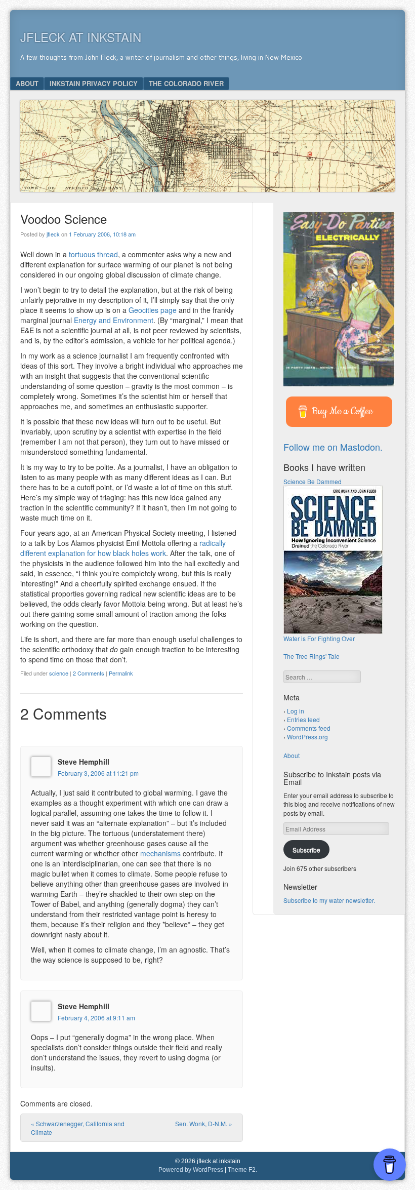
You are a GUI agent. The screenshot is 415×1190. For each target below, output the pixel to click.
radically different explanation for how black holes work (123, 548)
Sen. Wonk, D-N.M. (203, 1123)
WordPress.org (307, 736)
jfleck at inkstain (80, 37)
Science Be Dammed (312, 481)
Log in (295, 710)
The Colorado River (186, 83)
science (58, 673)
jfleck (53, 234)
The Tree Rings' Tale (311, 656)
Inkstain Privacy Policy (94, 83)
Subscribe (306, 849)
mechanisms (160, 853)
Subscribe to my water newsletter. (329, 900)
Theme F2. (242, 1169)
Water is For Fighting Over (319, 638)
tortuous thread (93, 254)
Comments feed (308, 728)
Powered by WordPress (190, 1169)
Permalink (121, 673)
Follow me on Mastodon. (333, 446)
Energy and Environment (113, 320)
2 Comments (88, 673)
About (27, 83)
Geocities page (153, 310)
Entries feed (303, 719)
